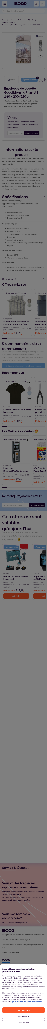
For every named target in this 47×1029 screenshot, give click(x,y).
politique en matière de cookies (27, 1001)
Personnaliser (23, 1016)
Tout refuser (23, 1022)
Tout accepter (23, 1010)
